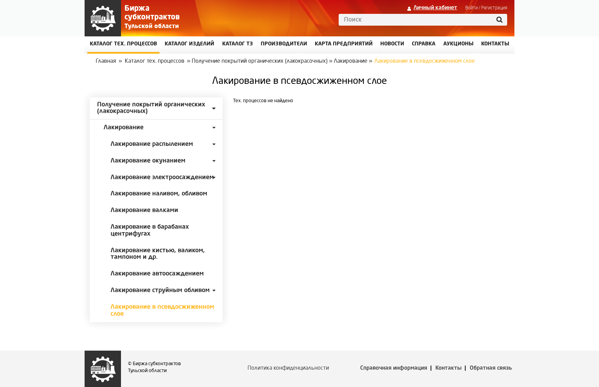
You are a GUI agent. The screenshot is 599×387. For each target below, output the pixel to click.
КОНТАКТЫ (495, 44)
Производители (284, 44)
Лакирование (350, 61)
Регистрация (494, 8)
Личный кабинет (435, 8)
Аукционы (458, 44)
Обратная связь (491, 368)
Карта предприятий (344, 44)
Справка (423, 44)
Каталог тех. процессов (154, 61)
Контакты (448, 368)
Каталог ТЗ (237, 44)
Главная (106, 61)
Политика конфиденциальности (288, 368)
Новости (392, 44)
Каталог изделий (189, 44)
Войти (471, 8)
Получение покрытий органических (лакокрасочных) (260, 61)
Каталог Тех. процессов (123, 44)
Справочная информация (393, 368)
